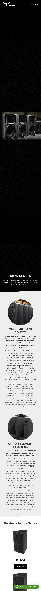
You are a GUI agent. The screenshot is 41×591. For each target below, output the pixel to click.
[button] (26, 587)
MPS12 (20, 560)
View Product (20, 566)
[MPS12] (20, 541)
